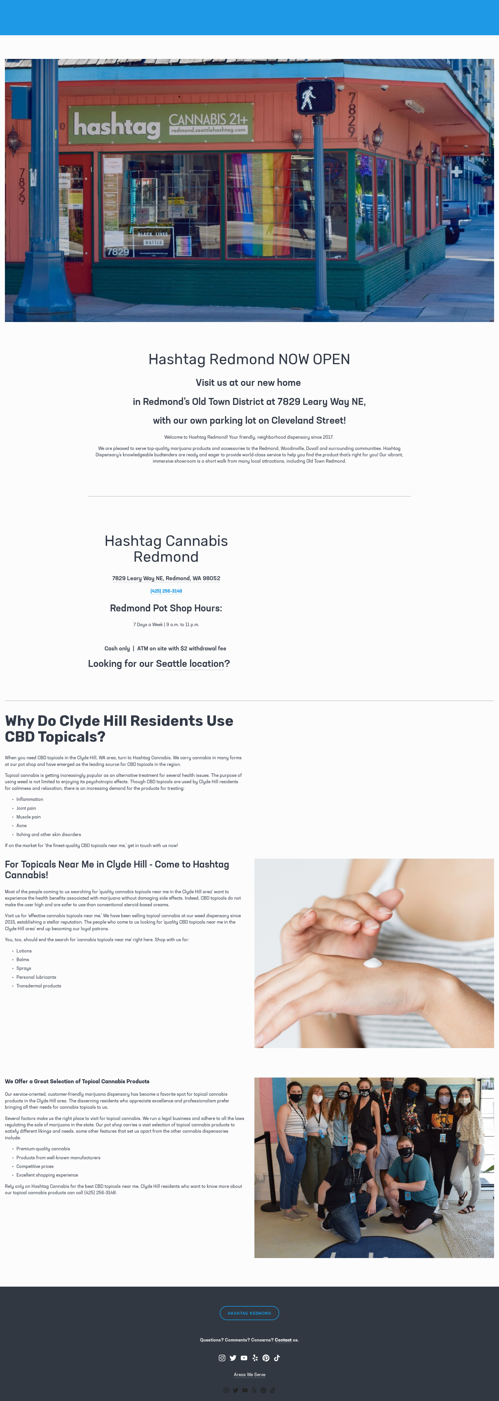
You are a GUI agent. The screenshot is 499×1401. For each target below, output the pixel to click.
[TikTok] (276, 1358)
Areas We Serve (249, 1374)
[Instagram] (222, 1358)
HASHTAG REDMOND (249, 1313)
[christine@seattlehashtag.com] (244, 1358)
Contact (283, 1340)
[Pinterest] (265, 1358)
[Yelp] (255, 1358)
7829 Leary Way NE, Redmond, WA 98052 (166, 578)
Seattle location (190, 663)
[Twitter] (233, 1358)
